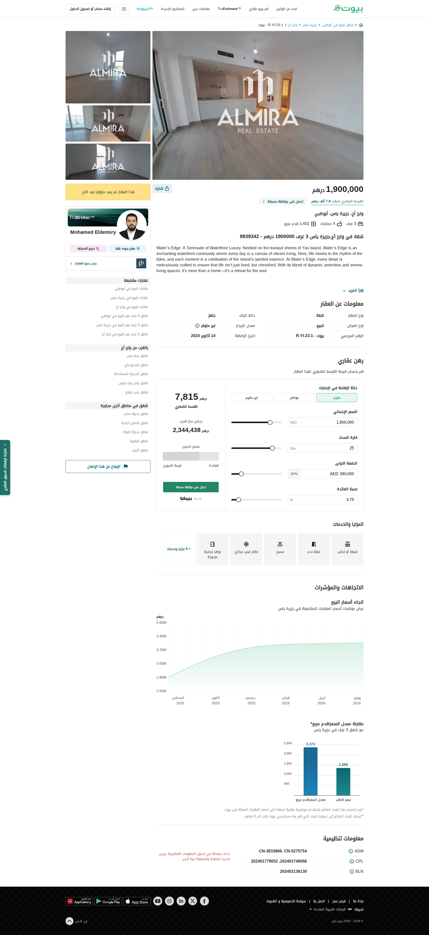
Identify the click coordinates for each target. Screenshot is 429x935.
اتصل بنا (319, 901)
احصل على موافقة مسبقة (191, 487)
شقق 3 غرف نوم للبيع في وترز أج (125, 335)
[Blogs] (145, 9)
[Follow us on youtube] (157, 901)
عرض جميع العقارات (85, 263)
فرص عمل (339, 901)
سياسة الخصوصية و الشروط (286, 901)
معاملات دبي (201, 8)
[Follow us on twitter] (192, 901)
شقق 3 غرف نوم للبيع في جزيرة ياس (122, 325)
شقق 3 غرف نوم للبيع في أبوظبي (124, 316)
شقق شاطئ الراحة (134, 423)
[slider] (270, 422)
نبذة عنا (358, 901)
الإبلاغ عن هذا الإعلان (103, 466)
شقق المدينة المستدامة (131, 374)
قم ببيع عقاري (258, 8)
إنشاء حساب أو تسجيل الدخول (90, 8)
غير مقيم (252, 397)
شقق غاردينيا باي (136, 365)
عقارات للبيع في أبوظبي (131, 289)
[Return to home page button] (347, 9)
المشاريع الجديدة (172, 8)
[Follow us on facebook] (204, 901)
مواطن (294, 397)
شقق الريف (140, 451)
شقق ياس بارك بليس (133, 383)
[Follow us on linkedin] (181, 901)
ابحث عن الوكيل (286, 8)
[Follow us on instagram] (169, 901)
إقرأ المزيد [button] (355, 291)
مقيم (337, 397)
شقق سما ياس (137, 356)
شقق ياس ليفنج (136, 393)
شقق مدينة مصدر (136, 414)
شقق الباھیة (139, 441)
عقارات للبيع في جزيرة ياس (129, 298)
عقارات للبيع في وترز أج (132, 307)
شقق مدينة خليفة (135, 432)
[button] (5, 467)
